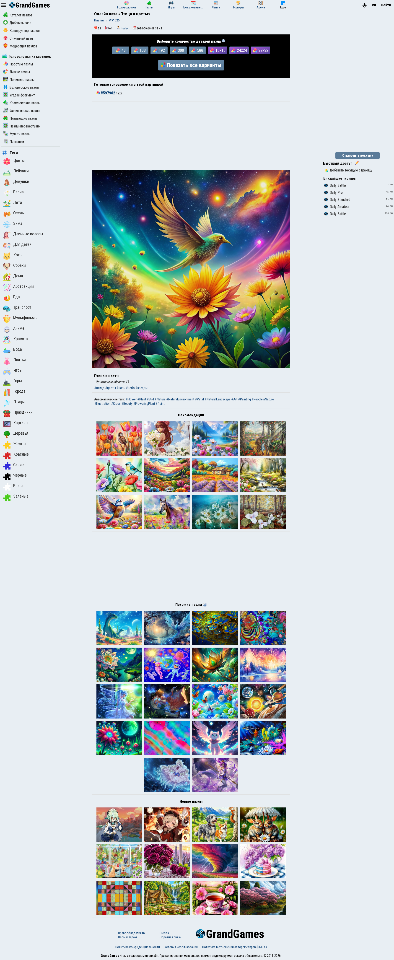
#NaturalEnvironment (180, 399)
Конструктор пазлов (25, 31)
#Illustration (102, 404)
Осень (18, 212)
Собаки (19, 265)
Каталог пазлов (21, 15)
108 (143, 50)
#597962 (108, 93)
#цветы (110, 388)
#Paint (160, 404)
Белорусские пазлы (24, 87)
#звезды (141, 388)
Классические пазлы (25, 103)
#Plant (141, 399)
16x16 (220, 50)
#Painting (244, 399)
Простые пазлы (21, 64)
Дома (18, 275)
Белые (18, 485)
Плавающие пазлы (23, 118)
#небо (130, 388)
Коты (17, 254)
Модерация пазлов (23, 46)
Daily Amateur (340, 207)
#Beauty (126, 404)
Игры (17, 370)
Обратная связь (170, 937)
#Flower (131, 399)
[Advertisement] (191, 136)
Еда (16, 296)
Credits (164, 933)
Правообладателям (131, 933)
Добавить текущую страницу (351, 170)
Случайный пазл (21, 38)
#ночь (121, 388)
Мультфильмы (25, 317)
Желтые (20, 443)
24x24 (242, 50)
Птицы (19, 401)
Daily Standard (340, 199)
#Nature (160, 399)
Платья (19, 359)
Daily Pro (336, 192)
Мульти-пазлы (20, 134)
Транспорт (22, 307)
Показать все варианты (194, 65)
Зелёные (21, 496)
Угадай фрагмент (22, 95)
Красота (20, 338)
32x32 (263, 50)
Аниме (18, 328)
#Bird (150, 399)
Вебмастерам (127, 937)
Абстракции (23, 286)
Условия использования (181, 947)
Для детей (22, 244)
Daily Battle (338, 185)
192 (162, 50)
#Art (234, 399)
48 (124, 50)
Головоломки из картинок (30, 56)
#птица (99, 388)
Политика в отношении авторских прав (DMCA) (234, 947)
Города (19, 391)
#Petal (199, 399)
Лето (17, 202)
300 (181, 50)
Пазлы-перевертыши (25, 126)
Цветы (19, 160)
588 (200, 50)
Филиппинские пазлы (25, 111)
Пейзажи (21, 171)
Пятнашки (17, 142)
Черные (20, 475)
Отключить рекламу (357, 155)
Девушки (21, 181)
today (125, 28)
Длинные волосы (28, 233)
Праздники (23, 412)
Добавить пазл (20, 23)
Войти (386, 5)
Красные (21, 454)
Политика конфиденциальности (137, 947)
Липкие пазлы (20, 72)
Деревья (20, 433)
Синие (18, 464)
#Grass (116, 404)
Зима (17, 223)
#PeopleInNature (262, 399)
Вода (17, 349)
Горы (17, 380)
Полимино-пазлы (22, 80)
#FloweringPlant (144, 404)
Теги (14, 152)
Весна (18, 192)
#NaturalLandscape (218, 399)
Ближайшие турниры (340, 178)
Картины (20, 422)
